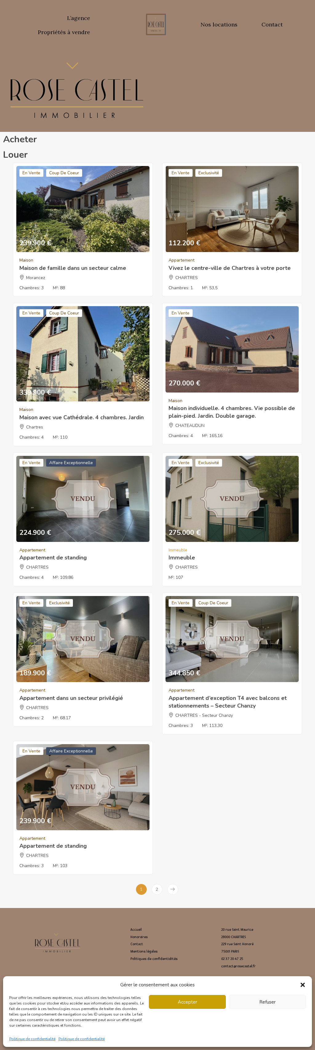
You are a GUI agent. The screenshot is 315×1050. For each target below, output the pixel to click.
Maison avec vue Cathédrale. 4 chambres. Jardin (81, 417)
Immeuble (178, 550)
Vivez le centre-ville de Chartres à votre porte (230, 268)
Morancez (35, 278)
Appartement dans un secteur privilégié (71, 698)
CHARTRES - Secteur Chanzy (204, 715)
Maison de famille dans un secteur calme (72, 268)
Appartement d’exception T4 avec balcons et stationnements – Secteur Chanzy (228, 701)
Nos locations (219, 24)
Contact (272, 24)
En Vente (31, 173)
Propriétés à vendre (64, 32)
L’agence (78, 18)
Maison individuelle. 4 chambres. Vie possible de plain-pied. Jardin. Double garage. (232, 412)
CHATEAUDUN (190, 425)
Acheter (20, 139)
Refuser (267, 1002)
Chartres (34, 427)
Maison (26, 260)
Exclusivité (208, 173)
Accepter (187, 1002)
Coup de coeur (64, 173)
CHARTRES (186, 278)
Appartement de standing (53, 557)
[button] (303, 985)
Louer (15, 154)
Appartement (181, 260)
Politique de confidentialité (32, 1038)
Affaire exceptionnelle (71, 463)
